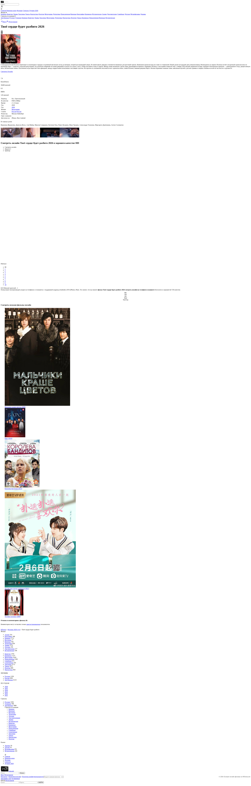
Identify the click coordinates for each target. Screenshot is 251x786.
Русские (12, 18)
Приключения (65, 14)
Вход (5, 22)
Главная (3, 10)
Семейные (120, 14)
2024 (6, 690)
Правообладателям (14, 776)
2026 (13, 107)
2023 (6, 692)
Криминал (88, 14)
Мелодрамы (49, 14)
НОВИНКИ (16, 779)
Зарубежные (5, 18)
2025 (6, 688)
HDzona (3, 629)
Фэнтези (41, 14)
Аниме (104, 14)
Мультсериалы (9, 751)
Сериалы (26, 10)
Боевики (3, 14)
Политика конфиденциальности (33, 776)
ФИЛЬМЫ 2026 (6, 779)
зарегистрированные (33, 624)
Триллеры (21, 14)
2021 (6, 695)
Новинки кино (11, 10)
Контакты (4, 776)
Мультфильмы (135, 14)
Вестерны (8, 640)
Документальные (14, 718)
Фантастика (34, 14)
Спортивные (9, 663)
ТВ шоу (7, 747)
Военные (73, 14)
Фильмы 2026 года (14, 629)
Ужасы (27, 14)
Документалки (112, 14)
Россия (14, 111)
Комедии (10, 14)
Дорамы (143, 14)
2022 (6, 693)
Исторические (97, 14)
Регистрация (12, 22)
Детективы (56, 14)
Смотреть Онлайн (7, 71)
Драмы (15, 14)
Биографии (80, 14)
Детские (127, 14)
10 (5, 285)
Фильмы (19, 10)
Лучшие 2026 (33, 10)
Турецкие (18, 18)
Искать (22, 773)
